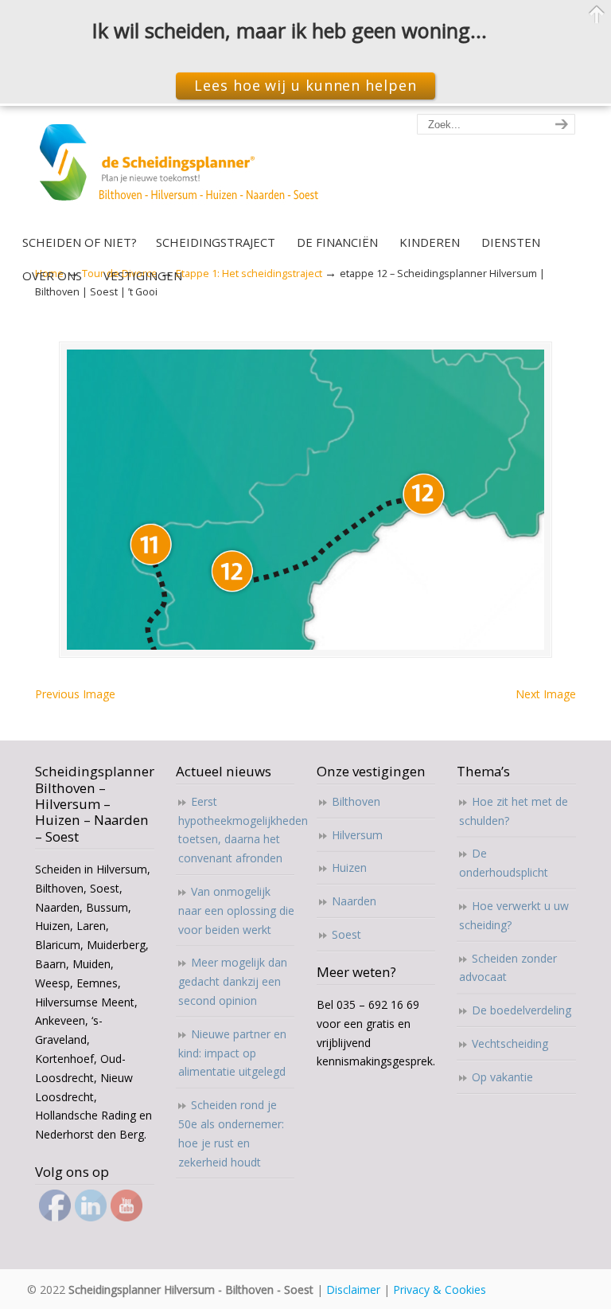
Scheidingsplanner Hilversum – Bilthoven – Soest (184, 171)
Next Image (546, 693)
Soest (346, 934)
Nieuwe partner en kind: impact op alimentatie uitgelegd (232, 1053)
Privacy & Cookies (439, 1289)
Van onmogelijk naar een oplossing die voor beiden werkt (236, 910)
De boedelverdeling (521, 1010)
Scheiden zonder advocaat (508, 968)
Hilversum (357, 834)
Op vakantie (502, 1076)
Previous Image (75, 693)
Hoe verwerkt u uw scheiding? (514, 915)
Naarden (354, 900)
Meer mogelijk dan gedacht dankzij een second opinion (232, 981)
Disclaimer (353, 1289)
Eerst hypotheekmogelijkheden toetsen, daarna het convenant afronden (236, 830)
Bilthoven (356, 801)
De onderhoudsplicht (503, 863)
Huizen (349, 867)
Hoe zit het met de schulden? (513, 811)
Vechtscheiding (510, 1043)
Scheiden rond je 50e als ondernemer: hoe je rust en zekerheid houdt (231, 1133)
